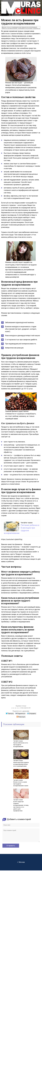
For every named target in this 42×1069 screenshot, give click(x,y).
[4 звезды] (17, 708)
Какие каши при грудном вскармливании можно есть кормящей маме (21, 764)
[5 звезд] (19, 708)
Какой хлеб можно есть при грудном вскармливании (20, 744)
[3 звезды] (16, 708)
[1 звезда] (12, 708)
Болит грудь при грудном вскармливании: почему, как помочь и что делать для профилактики (21, 806)
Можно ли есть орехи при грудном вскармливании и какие (20, 783)
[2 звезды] (14, 708)
